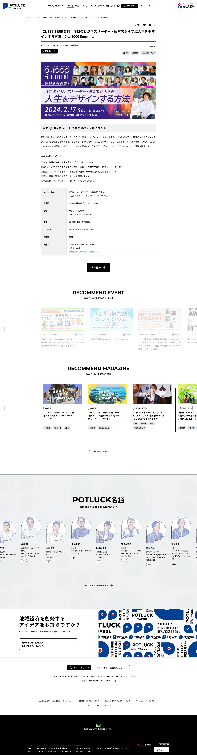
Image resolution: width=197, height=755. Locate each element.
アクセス (101, 6)
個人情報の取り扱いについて (89, 701)
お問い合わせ (110, 6)
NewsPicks (67, 701)
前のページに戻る (100, 451)
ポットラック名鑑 (103, 676)
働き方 (126, 53)
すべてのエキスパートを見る (96, 585)
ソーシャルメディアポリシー (146, 701)
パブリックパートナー (87, 676)
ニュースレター (146, 6)
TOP (29, 18)
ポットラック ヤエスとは (68, 676)
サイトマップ (108, 705)
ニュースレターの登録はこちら (109, 667)
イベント (70, 6)
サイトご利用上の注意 (92, 705)
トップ (55, 676)
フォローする (129, 6)
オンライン (151, 46)
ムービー (86, 6)
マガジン (78, 6)
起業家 (135, 53)
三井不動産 (56, 701)
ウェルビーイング (149, 53)
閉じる (159, 750)
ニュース (93, 6)
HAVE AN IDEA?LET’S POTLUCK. (33, 644)
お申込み (47, 51)
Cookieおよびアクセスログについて (117, 701)
